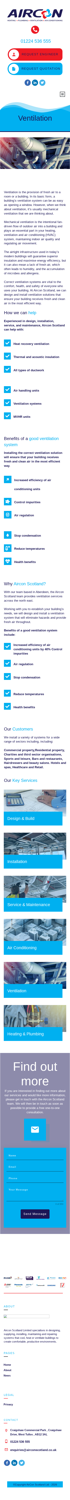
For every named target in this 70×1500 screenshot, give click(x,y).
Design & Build (20, 818)
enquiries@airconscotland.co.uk (33, 1450)
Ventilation (35, 118)
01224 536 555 (20, 1441)
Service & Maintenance (28, 904)
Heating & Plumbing (25, 1034)
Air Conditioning (22, 947)
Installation (17, 861)
